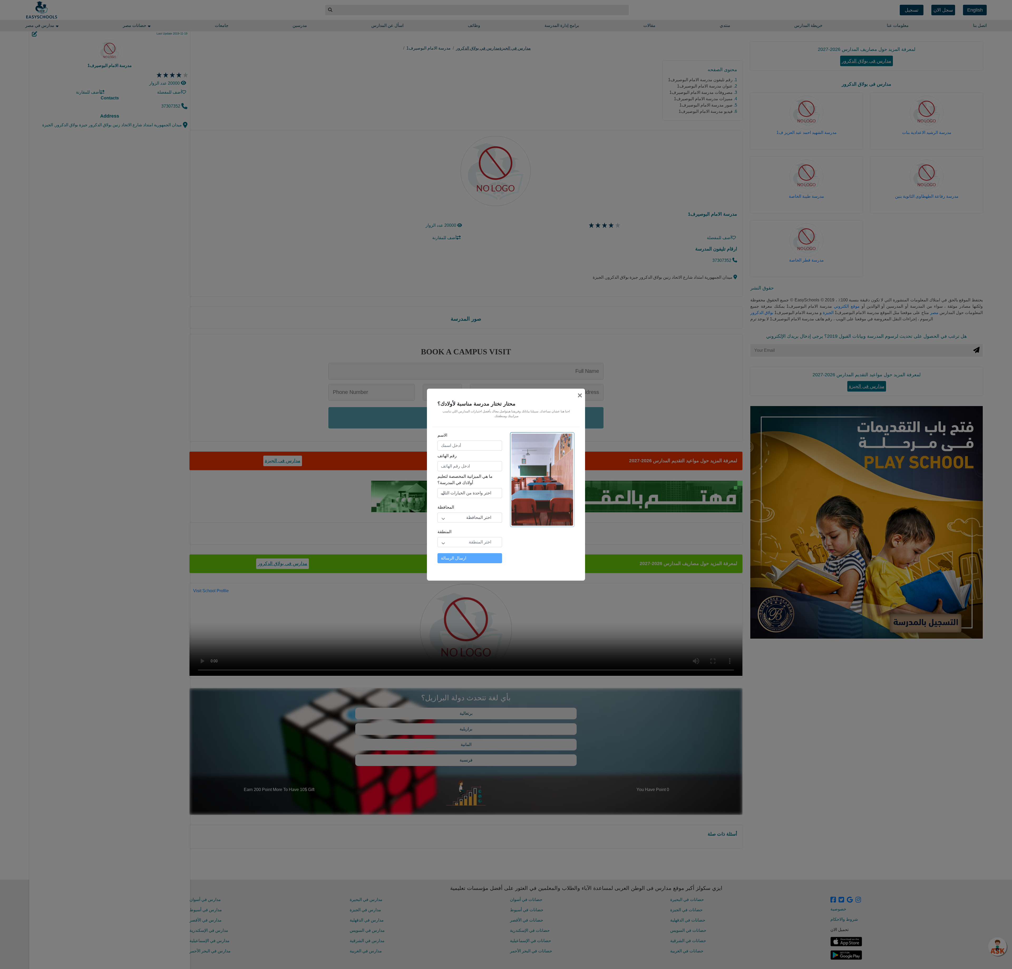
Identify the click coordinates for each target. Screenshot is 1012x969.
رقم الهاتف (447, 456)
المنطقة (444, 531)
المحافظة (445, 507)
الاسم (442, 435)
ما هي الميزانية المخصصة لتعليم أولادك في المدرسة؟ (465, 479)
